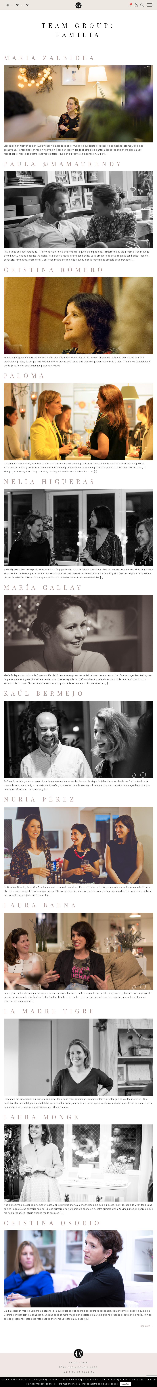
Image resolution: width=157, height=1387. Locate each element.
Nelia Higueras (50, 481)
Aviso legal (78, 1362)
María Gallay (44, 587)
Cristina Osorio (53, 1223)
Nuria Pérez (40, 799)
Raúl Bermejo (44, 693)
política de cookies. (108, 1383)
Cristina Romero (54, 269)
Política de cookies (78, 1372)
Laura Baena (41, 905)
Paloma (25, 375)
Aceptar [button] (125, 1384)
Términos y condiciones (78, 1367)
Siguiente (146, 1326)
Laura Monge (42, 1117)
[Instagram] (7, 5)
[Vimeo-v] (17, 5)
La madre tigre (50, 1011)
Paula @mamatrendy (63, 163)
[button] (142, 5)
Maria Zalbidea (50, 57)
